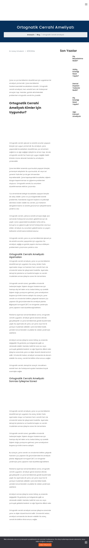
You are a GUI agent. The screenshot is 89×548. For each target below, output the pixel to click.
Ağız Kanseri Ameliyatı (77, 114)
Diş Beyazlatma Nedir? (78, 58)
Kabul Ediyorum (45, 545)
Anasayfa (30, 35)
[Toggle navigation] (86, 4)
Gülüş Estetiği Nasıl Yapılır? (76, 72)
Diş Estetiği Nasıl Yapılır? (76, 101)
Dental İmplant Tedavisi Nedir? (76, 87)
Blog (38, 35)
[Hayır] (86, 542)
